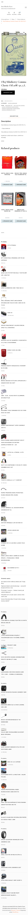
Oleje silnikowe (12, 103)
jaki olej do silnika (19, 105)
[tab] (14, 116)
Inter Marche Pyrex (6, 6)
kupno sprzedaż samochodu (10, 107)
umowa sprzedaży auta (8, 110)
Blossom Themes (15, 910)
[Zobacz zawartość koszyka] (19, 13)
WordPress (15, 912)
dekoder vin (8, 105)
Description (14, 116)
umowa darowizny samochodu (11, 108)
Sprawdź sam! (8, 92)
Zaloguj (14, 14)
